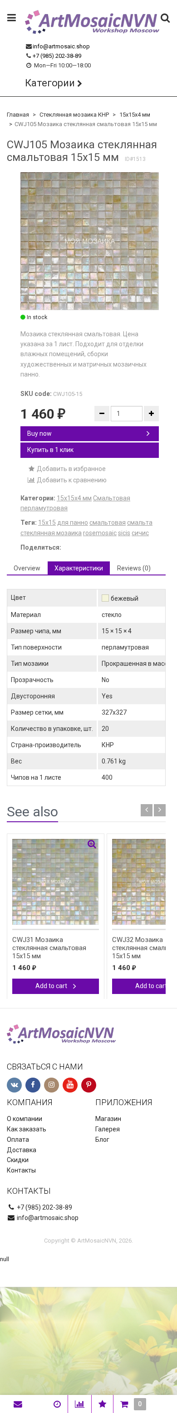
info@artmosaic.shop (61, 46)
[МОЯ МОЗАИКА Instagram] (51, 1085)
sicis (124, 533)
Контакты (21, 1170)
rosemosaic (100, 533)
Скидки (18, 1159)
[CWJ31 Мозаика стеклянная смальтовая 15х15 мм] (55, 882)
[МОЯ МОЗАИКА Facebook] (32, 1085)
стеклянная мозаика (51, 533)
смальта (139, 522)
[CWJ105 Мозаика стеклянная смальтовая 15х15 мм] (89, 241)
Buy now (39, 433)
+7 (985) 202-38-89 (57, 55)
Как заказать (26, 1129)
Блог (102, 1139)
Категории (50, 83)
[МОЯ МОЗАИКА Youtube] (70, 1085)
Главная (18, 114)
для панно (72, 522)
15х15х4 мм (134, 114)
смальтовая (107, 522)
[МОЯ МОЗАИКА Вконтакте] (14, 1085)
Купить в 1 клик (50, 449)
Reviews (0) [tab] (134, 568)
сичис (140, 533)
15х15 (47, 522)
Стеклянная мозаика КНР (74, 114)
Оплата (18, 1139)
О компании (24, 1118)
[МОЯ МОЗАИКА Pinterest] (88, 1085)
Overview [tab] (27, 568)
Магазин (108, 1118)
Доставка (21, 1150)
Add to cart (52, 985)
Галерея (107, 1129)
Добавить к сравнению (71, 480)
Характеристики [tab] (78, 568)
